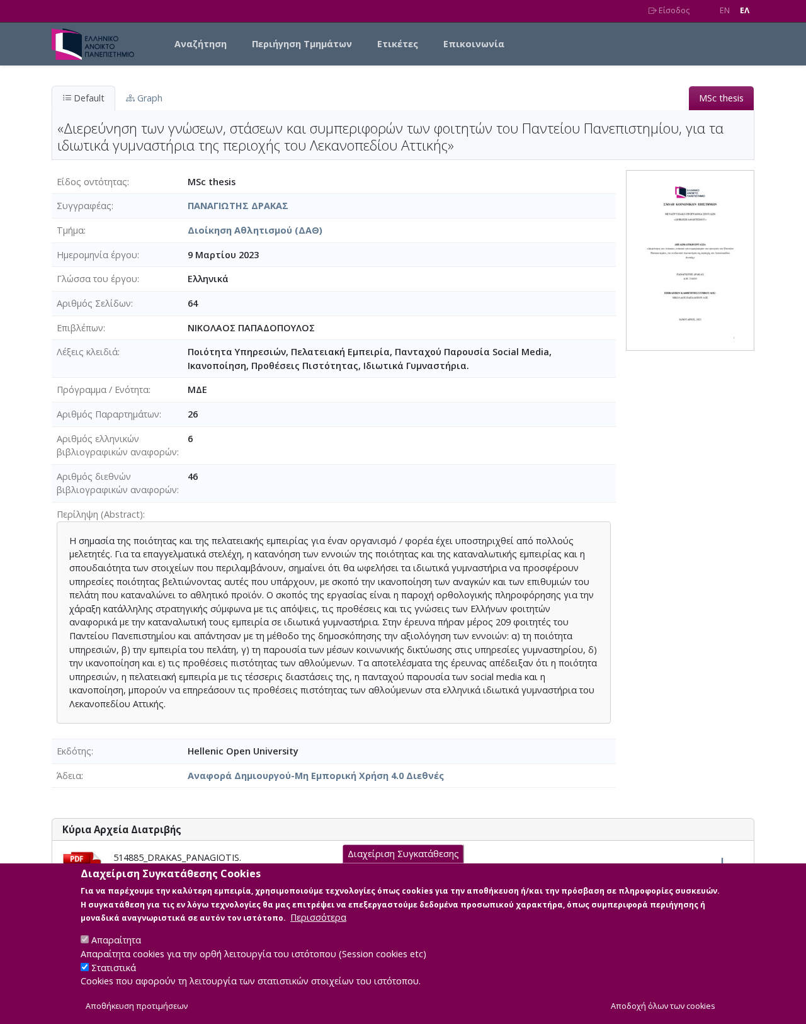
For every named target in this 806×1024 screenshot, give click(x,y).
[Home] (98, 44)
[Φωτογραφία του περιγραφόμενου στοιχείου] (690, 259)
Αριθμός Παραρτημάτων (108, 414)
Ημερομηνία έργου (97, 255)
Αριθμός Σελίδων (94, 303)
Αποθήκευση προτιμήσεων (137, 1006)
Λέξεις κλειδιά (87, 352)
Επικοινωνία (473, 44)
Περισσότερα (318, 917)
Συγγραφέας (84, 206)
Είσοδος (673, 10)
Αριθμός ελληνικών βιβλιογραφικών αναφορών (117, 445)
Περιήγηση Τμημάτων (302, 44)
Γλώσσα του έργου (97, 279)
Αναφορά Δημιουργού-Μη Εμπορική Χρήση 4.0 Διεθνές (316, 776)
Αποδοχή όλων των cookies (663, 1006)
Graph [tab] (148, 98)
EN (725, 10)
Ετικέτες (397, 44)
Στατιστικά (113, 968)
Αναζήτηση (200, 44)
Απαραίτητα (116, 940)
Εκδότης (74, 751)
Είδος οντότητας (92, 182)
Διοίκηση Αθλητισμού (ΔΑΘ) (255, 230)
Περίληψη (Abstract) (100, 514)
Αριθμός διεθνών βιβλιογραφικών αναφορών (117, 483)
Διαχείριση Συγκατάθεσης (403, 854)
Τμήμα (70, 230)
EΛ (744, 10)
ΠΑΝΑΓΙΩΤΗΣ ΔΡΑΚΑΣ (238, 206)
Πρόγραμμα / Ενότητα (103, 389)
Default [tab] (88, 98)
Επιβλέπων (80, 328)
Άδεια (69, 776)
